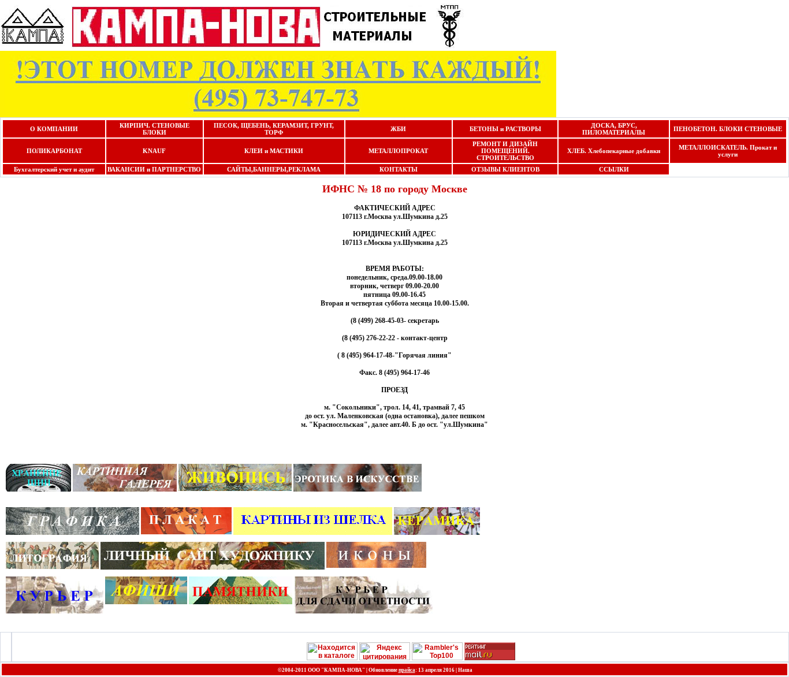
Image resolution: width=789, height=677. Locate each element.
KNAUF (154, 150)
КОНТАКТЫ (398, 169)
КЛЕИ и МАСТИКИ (273, 150)
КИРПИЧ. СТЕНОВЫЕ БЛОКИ (154, 129)
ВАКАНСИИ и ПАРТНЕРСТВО (154, 169)
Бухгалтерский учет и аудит (54, 169)
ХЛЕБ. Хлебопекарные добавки (613, 150)
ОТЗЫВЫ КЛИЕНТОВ (505, 169)
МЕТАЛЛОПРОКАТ (398, 150)
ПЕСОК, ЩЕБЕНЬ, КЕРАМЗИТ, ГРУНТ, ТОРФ (274, 129)
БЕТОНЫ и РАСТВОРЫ (505, 128)
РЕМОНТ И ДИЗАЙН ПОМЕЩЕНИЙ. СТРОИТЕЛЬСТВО (505, 150)
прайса (407, 670)
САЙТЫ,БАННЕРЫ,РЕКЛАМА (274, 169)
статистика (493, 669)
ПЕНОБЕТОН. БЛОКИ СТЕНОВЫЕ (727, 128)
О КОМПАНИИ (54, 128)
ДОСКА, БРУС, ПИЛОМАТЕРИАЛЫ (613, 129)
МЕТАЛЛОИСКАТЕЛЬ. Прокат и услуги (728, 151)
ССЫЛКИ (614, 169)
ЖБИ (398, 128)
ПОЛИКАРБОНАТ (54, 150)
